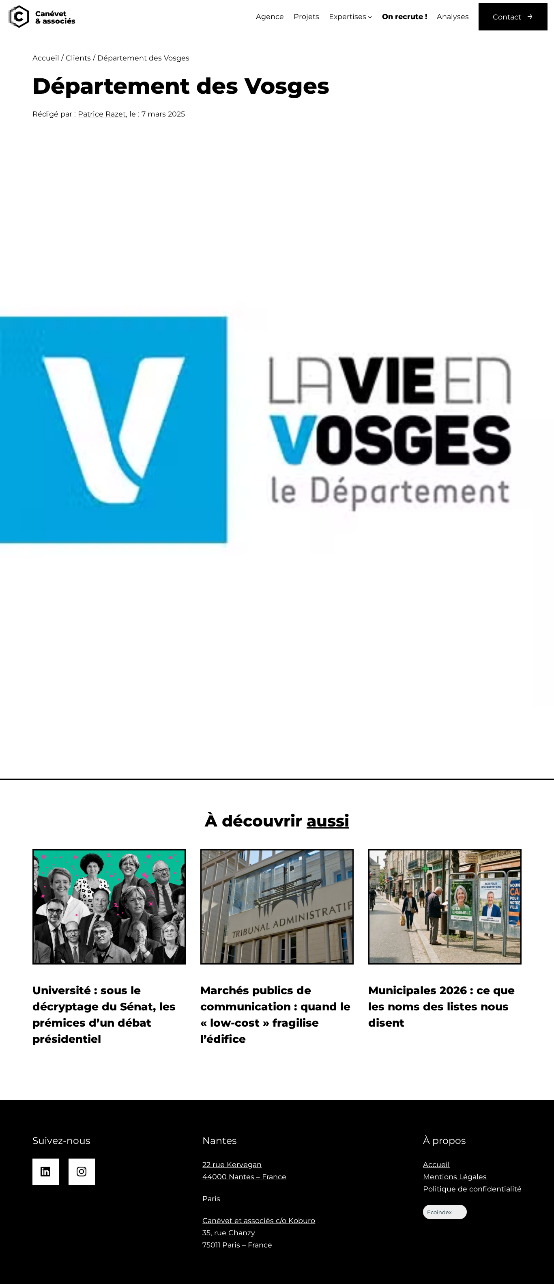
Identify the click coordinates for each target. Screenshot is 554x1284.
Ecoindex (439, 1212)
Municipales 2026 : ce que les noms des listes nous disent (441, 1006)
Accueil (45, 58)
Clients (78, 58)
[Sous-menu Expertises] (370, 17)
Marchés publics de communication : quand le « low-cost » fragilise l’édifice (275, 1015)
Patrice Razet (102, 114)
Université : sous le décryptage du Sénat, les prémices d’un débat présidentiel (104, 1015)
